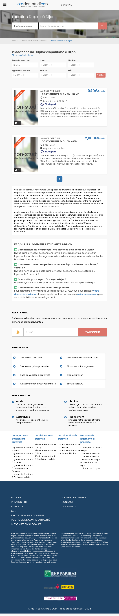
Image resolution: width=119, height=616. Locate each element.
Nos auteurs (103, 533)
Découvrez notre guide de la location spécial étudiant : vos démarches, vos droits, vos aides (32, 407)
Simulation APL (75, 383)
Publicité (17, 506)
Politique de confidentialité (30, 520)
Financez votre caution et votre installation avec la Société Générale (84, 423)
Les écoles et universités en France (82, 544)
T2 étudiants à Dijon (90, 453)
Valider (100, 75)
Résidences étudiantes (71, 546)
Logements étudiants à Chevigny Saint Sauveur (22, 468)
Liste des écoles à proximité (35, 375)
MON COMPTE (66, 5)
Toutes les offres (74, 497)
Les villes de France (70, 535)
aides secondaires (87, 294)
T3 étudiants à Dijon (90, 456)
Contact (67, 502)
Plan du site (19, 502)
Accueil (16, 497)
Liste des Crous (90, 533)
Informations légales (26, 524)
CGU (13, 511)
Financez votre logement (81, 366)
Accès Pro (68, 506)
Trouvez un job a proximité (34, 366)
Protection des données (27, 515)
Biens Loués (103, 544)
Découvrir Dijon (75, 375)
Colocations (85, 535)
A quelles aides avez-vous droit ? (38, 383)
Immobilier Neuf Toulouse (72, 533)
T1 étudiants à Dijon (90, 468)
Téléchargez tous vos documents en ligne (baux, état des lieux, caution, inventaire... (85, 407)
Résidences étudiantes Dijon (82, 357)
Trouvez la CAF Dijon (31, 357)
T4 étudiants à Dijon (90, 459)
